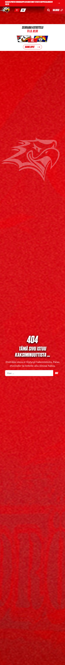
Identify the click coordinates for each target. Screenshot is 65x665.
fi (17, 10)
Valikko (56, 10)
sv (23, 10)
